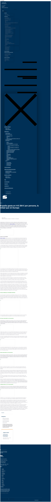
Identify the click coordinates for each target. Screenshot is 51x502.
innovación (17, 218)
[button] (20, 77)
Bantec (3, 218)
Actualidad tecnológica (6, 419)
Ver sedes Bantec (5, 436)
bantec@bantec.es (5, 435)
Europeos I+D (10, 218)
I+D (15, 218)
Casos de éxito (5, 422)
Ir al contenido (2, 0)
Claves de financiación (6, 421)
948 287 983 (5, 460)
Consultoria (5, 218)
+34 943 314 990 (5, 434)
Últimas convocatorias (6, 418)
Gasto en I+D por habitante (4, 236)
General (13, 218)
